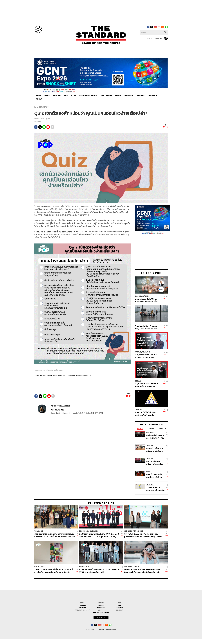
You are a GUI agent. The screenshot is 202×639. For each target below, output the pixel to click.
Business (83, 531)
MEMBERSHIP (101, 617)
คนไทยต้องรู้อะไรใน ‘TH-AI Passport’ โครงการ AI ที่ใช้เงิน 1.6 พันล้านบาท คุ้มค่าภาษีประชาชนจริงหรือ (147, 300)
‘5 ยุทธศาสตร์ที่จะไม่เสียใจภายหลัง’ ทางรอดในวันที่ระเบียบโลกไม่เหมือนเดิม (146, 356)
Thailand (146, 352)
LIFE (73, 95)
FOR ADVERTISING (101, 612)
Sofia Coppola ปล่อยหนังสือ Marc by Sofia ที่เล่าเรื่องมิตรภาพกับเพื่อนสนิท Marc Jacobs (53, 570)
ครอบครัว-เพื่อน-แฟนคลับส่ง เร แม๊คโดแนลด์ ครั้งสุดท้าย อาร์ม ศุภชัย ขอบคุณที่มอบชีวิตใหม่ (155, 449)
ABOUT (39, 99)
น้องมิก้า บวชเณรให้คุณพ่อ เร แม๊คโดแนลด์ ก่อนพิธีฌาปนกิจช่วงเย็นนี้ (154, 475)
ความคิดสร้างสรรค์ (84, 375)
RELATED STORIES (101, 503)
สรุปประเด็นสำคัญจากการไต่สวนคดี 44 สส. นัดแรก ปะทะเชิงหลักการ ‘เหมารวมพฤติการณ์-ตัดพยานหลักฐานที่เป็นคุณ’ (155, 436)
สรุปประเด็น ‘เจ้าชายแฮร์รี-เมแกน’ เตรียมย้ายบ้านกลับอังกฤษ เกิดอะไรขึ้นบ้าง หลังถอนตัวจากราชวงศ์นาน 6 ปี (147, 384)
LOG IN (149, 38)
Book (36, 566)
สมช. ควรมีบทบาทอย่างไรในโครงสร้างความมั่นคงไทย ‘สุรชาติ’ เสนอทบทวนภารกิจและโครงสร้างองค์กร (154, 462)
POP (66, 95)
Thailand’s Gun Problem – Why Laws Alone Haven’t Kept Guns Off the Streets (147, 327)
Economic (139, 296)
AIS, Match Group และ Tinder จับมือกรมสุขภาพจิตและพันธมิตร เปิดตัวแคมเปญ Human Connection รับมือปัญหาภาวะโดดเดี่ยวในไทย (143, 535)
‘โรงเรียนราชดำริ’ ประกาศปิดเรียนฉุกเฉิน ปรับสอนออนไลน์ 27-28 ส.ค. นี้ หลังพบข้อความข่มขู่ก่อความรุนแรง (155, 488)
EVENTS (140, 95)
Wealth (101, 603)
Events (120, 607)
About (101, 610)
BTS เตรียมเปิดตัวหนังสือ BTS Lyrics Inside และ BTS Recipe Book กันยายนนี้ (99, 570)
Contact (119, 610)
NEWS (47, 95)
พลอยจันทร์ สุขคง (43, 119)
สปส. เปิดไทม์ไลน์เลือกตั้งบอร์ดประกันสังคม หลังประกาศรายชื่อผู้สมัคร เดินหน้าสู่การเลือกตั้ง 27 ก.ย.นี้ (146, 413)
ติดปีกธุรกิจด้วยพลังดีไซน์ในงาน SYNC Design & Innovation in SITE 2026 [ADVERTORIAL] (99, 535)
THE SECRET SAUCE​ (111, 95)
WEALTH (57, 95)
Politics (149, 432)
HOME (38, 95)
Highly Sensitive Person (56, 375)
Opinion (82, 607)
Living (38, 107)
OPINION (128, 95)
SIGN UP (158, 38)
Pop (119, 603)
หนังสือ (43, 375)
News (82, 603)
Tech (147, 296)
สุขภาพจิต (71, 375)
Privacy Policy (82, 610)
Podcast (82, 605)
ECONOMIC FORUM (88, 95)
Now (119, 605)
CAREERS (152, 95)
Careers (101, 607)
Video (101, 605)
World (138, 352)
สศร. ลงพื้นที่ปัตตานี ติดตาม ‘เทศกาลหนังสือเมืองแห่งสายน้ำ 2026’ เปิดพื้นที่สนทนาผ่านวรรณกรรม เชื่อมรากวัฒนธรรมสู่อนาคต (54, 535)
